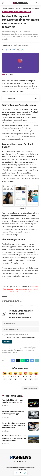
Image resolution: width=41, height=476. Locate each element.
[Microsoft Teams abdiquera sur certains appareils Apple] (33, 415)
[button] (4, 2)
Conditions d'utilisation (29, 347)
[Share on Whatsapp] (22, 360)
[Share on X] (10, 49)
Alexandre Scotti (7, 45)
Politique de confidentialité (15, 350)
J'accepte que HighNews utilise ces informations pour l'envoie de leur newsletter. (18, 336)
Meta (15, 301)
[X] (17, 461)
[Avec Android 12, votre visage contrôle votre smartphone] (33, 403)
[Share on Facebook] (6, 49)
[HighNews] (20, 2)
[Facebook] (15, 461)
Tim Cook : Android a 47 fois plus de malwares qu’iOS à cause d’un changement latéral (14, 438)
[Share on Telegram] (14, 49)
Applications (16, 11)
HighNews (4, 8)
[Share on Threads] (18, 49)
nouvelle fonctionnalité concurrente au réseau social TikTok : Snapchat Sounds (20, 289)
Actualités (11, 8)
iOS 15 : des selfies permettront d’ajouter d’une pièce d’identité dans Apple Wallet (13, 425)
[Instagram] (23, 461)
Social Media (18, 8)
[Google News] (20, 461)
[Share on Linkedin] (27, 360)
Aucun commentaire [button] (31, 388)
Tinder (19, 301)
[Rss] (25, 461)
